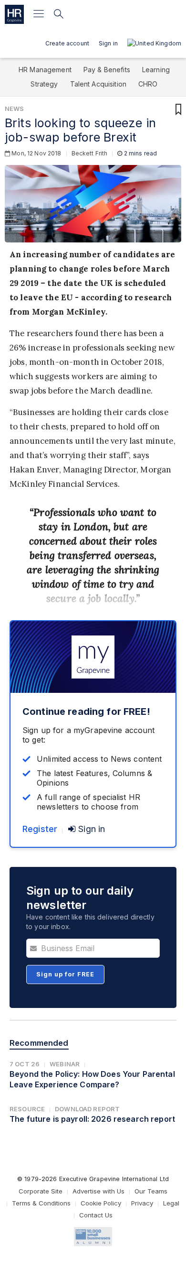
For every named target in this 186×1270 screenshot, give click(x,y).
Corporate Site (40, 1191)
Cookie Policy (101, 1203)
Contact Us (96, 1215)
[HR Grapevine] (14, 14)
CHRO (148, 84)
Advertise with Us (98, 1191)
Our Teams (150, 1191)
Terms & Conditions (41, 1203)
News (14, 108)
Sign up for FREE (65, 974)
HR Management (45, 70)
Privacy (142, 1203)
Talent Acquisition (98, 84)
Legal (171, 1203)
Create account (67, 43)
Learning (156, 70)
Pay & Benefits (106, 70)
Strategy (44, 84)
